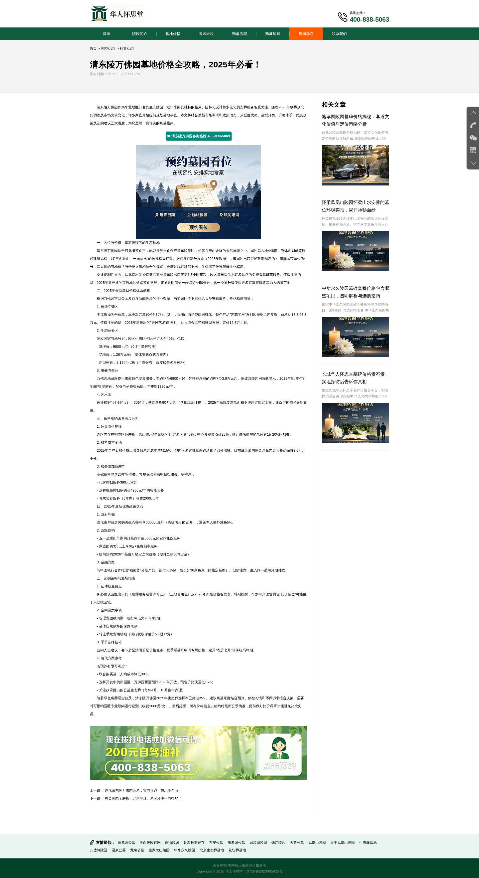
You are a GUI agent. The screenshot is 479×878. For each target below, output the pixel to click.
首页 (106, 33)
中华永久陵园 (184, 850)
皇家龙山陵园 (159, 850)
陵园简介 (139, 33)
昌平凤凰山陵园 (342, 843)
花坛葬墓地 (237, 850)
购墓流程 (239, 33)
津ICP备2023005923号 (264, 871)
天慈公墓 (297, 843)
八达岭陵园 (98, 850)
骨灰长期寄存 (194, 843)
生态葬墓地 (368, 843)
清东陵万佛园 (107, 107)
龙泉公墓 (137, 850)
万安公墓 (216, 843)
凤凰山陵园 (317, 843)
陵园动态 (306, 33)
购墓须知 (272, 33)
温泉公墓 (119, 850)
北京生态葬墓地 (212, 850)
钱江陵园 (278, 843)
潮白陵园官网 (150, 843)
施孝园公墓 (126, 843)
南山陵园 (172, 843)
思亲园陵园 (258, 843)
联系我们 (339, 33)
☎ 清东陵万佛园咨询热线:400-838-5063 (198, 136)
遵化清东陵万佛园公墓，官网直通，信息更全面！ (143, 790)
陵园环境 (206, 33)
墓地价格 (172, 33)
